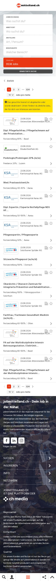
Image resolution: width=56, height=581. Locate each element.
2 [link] (13, 89)
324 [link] (28, 89)
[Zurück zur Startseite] (15, 500)
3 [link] (18, 89)
